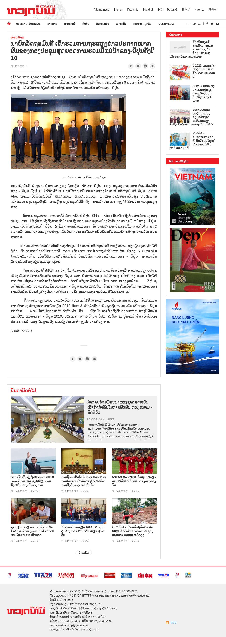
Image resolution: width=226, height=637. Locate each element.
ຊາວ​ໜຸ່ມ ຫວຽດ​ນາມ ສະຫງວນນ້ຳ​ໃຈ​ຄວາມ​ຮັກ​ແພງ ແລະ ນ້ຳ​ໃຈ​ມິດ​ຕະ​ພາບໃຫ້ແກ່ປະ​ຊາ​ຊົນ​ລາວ (32, 531)
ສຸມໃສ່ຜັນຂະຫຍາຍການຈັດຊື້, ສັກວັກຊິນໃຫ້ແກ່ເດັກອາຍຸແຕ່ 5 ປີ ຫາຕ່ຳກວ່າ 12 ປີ (192, 140)
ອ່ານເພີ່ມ (84, 552)
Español (147, 9)
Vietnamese (101, 9)
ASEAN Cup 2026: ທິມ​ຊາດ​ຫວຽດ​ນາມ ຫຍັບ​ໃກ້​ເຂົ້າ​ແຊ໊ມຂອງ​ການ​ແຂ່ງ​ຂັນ (134, 481)
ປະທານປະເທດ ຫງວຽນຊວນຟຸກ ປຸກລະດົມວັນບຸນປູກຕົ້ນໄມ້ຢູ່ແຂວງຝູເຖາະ (203, 93)
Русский (172, 9)
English (118, 9)
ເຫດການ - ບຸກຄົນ (142, 23)
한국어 (212, 9)
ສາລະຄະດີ (69, 23)
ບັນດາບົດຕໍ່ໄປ (23, 390)
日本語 (186, 9)
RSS (174, 622)
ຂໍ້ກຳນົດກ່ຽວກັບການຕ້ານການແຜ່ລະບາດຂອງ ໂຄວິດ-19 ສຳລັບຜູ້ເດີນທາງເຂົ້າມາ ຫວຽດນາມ (191, 49)
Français (132, 9)
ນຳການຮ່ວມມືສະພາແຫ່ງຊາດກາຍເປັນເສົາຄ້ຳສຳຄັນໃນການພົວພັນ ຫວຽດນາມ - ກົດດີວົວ (119, 407)
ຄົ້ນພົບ (85, 23)
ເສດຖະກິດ (121, 23)
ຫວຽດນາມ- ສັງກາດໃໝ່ (28, 23)
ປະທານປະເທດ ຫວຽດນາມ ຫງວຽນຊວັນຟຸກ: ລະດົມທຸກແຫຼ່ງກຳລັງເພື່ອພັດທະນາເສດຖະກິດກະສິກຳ (192, 117)
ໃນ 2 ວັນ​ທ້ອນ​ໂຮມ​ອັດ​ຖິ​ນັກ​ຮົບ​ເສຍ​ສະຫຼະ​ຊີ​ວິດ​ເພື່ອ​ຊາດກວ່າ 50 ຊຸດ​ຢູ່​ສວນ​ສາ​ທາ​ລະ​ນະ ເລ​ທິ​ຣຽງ (133, 531)
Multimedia (166, 23)
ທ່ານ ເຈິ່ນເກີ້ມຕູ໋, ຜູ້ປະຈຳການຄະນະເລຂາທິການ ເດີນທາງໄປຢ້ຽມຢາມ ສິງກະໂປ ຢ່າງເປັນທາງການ (32, 481)
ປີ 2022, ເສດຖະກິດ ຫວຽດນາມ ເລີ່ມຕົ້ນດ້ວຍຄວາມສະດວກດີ (204, 71)
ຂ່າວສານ (52, 23)
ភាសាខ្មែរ (199, 9)
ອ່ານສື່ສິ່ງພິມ (181, 161)
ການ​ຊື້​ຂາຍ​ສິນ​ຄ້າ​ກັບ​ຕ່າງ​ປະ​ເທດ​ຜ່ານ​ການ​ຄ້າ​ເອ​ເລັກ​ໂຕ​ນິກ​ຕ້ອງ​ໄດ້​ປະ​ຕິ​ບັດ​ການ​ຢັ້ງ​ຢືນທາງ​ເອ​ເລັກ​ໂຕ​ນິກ (83, 481)
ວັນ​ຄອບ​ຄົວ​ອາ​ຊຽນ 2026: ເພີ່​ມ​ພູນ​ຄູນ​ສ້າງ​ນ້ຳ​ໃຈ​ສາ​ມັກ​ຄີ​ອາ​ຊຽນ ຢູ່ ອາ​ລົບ (82, 531)
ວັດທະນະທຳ (102, 23)
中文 (160, 9)
